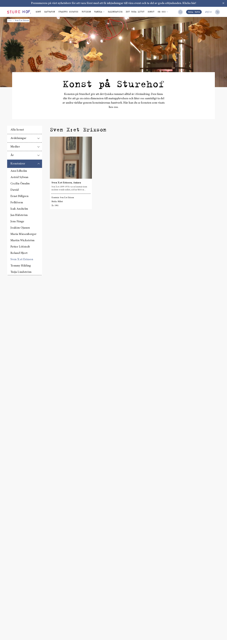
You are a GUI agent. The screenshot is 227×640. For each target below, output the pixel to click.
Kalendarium (115, 11)
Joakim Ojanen (20, 227)
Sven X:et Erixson (21, 259)
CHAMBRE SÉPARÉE (68, 11)
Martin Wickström (22, 240)
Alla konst (17, 129)
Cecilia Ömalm (20, 183)
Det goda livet (135, 11)
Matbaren (49, 11)
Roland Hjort (18, 253)
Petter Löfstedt (20, 246)
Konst (151, 11)
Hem (10, 21)
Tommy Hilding (20, 265)
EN (210, 11)
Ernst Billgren (19, 196)
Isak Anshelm (19, 208)
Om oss (162, 11)
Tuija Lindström (20, 272)
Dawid (14, 190)
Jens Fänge (17, 221)
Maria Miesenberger (23, 234)
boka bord (194, 11)
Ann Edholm (18, 171)
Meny (38, 11)
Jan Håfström (19, 215)
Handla (98, 11)
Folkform (16, 202)
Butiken (86, 11)
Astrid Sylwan (19, 177)
